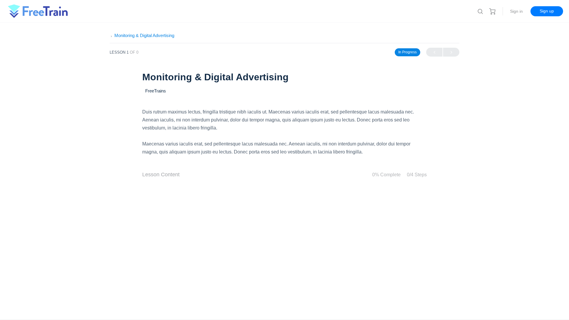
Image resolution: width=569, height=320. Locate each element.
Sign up (547, 11)
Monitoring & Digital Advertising (144, 35)
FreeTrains (155, 90)
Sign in (516, 11)
